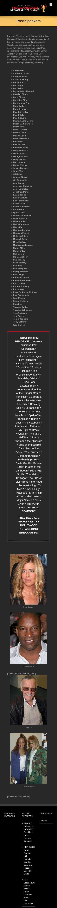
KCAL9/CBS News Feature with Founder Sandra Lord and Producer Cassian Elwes (29, 860)
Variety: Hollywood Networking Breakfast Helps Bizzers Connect (29, 832)
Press (44, 820)
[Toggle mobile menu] (51, 4)
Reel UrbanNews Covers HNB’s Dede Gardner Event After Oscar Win (29, 892)
